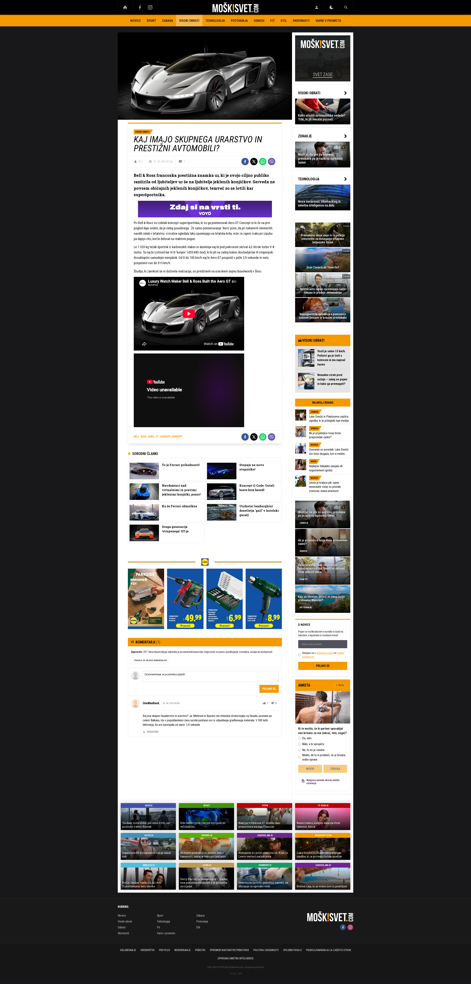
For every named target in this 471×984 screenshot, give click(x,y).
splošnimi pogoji (325, 653)
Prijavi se (269, 689)
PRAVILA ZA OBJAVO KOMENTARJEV (150, 660)
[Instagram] (150, 7)
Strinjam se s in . (323, 655)
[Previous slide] (132, 594)
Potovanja (239, 20)
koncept (177, 436)
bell (136, 436)
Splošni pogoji (292, 950)
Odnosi (259, 20)
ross (144, 436)
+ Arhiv (340, 685)
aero (151, 436)
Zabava (167, 20)
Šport (151, 20)
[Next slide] (278, 594)
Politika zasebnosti (266, 950)
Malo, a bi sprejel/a (313, 744)
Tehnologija (215, 20)
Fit (272, 20)
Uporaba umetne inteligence (236, 958)
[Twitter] (254, 161)
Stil (284, 20)
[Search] (346, 7)
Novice (135, 20)
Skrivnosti (301, 20)
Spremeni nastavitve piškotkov (229, 950)
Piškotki (200, 950)
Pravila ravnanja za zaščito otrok (328, 950)
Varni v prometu (328, 20)
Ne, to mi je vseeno (313, 750)
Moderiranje (182, 950)
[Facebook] (139, 7)
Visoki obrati (189, 20)
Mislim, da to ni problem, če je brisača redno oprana (323, 757)
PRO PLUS (164, 950)
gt (157, 436)
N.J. (141, 161)
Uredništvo (147, 950)
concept (165, 436)
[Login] (316, 7)
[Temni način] (331, 7)
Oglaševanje (128, 950)
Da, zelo (306, 738)
